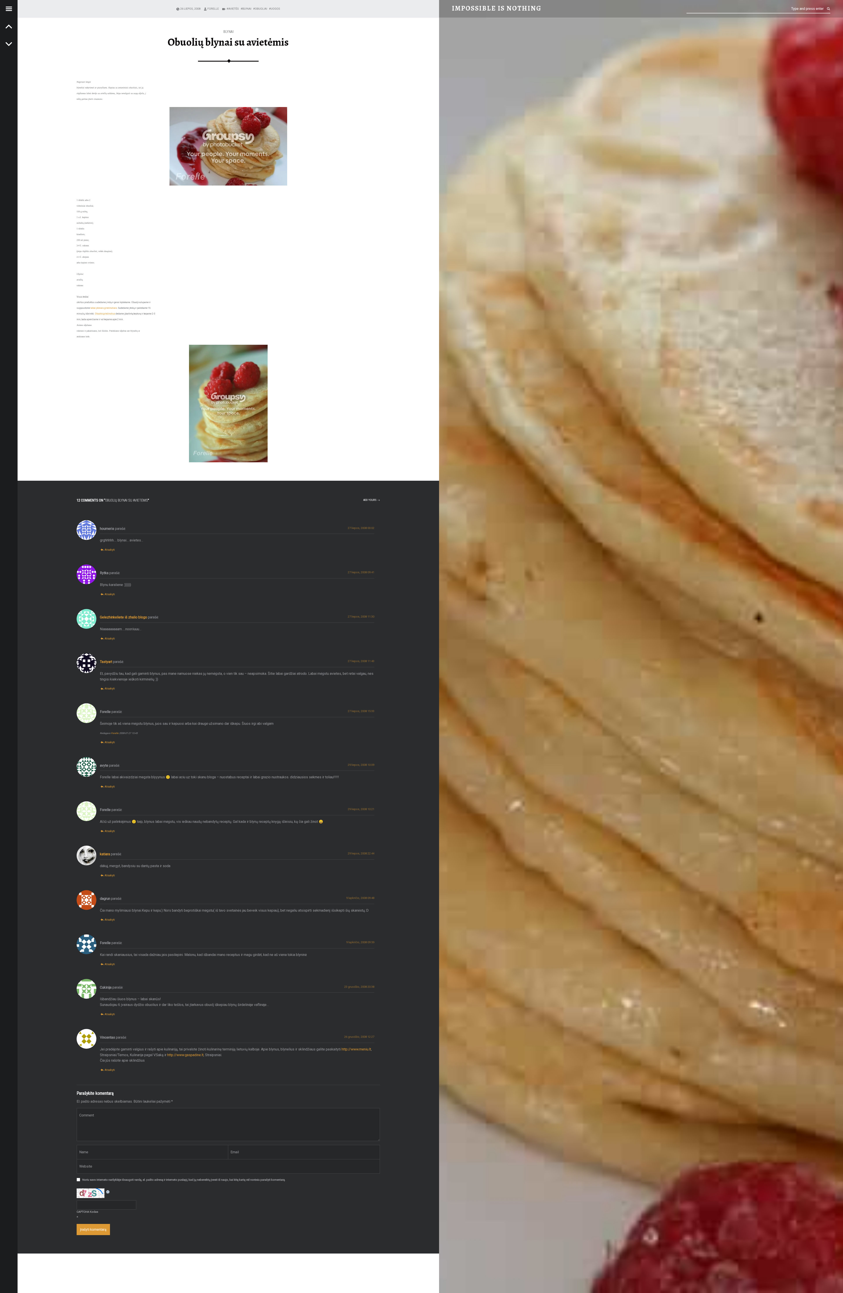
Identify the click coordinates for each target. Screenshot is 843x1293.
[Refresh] (108, 1191)
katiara (105, 854)
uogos (275, 8)
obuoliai (261, 8)
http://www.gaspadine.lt (185, 1055)
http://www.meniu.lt (356, 1049)
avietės (233, 8)
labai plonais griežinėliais (103, 308)
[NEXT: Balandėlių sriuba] (9, 26)
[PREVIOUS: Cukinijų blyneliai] (9, 44)
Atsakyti (109, 549)
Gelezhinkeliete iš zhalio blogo (123, 617)
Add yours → (371, 500)
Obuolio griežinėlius (105, 314)
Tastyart (106, 662)
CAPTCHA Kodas (87, 1211)
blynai (228, 32)
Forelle (213, 8)
